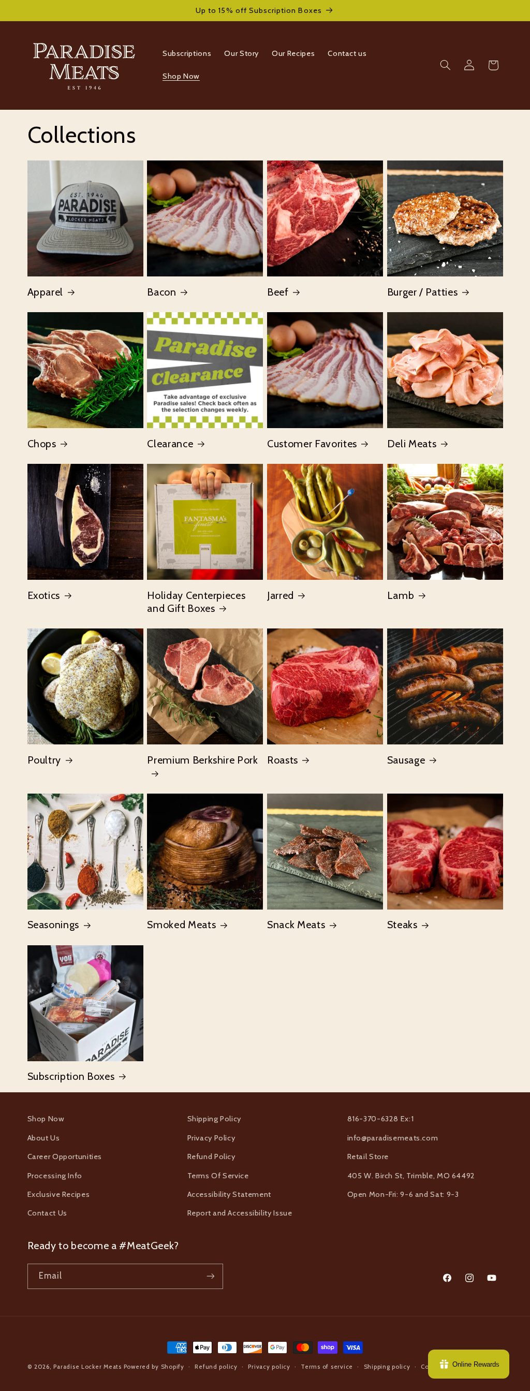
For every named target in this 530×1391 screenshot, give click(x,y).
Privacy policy (269, 1366)
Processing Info (54, 1175)
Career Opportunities (64, 1156)
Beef (278, 292)
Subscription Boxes (71, 1076)
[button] (445, 65)
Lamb (401, 595)
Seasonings (53, 924)
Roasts (282, 760)
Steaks (402, 924)
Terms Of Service (218, 1175)
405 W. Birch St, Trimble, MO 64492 (411, 1175)
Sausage (406, 760)
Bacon (161, 292)
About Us (43, 1138)
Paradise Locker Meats (87, 1366)
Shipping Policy (214, 1118)
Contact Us (47, 1213)
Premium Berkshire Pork (202, 760)
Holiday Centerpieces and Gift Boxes (196, 601)
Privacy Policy (211, 1138)
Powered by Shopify (154, 1366)
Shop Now (46, 1118)
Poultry (44, 760)
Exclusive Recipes (58, 1194)
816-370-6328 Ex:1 (380, 1118)
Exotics (44, 595)
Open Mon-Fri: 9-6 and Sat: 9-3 (403, 1194)
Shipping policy (387, 1366)
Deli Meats (412, 443)
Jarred (280, 595)
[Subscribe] (210, 1276)
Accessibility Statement (229, 1194)
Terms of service (327, 1366)
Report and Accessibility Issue (239, 1213)
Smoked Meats (181, 924)
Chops (41, 443)
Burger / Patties (422, 292)
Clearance (170, 443)
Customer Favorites (312, 443)
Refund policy (216, 1366)
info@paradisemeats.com (392, 1138)
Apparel (45, 292)
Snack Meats (296, 924)
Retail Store (368, 1156)
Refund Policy (211, 1156)
